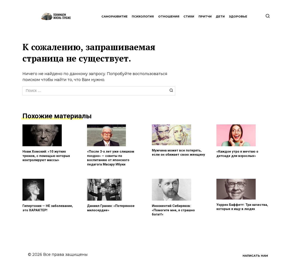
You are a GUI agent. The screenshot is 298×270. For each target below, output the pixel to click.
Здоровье (238, 16)
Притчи (205, 16)
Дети (220, 16)
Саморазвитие (114, 16)
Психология (143, 16)
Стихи (188, 16)
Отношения (168, 16)
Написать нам (255, 255)
